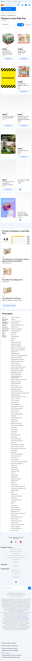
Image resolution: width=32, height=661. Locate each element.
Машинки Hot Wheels (16, 346)
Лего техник (14, 433)
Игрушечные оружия (16, 342)
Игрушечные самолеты (16, 357)
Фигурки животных (15, 398)
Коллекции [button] (4, 327)
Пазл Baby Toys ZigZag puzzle (12, 280)
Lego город (13, 427)
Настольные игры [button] (5, 331)
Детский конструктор (16, 423)
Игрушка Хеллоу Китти (16, 417)
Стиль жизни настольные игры (18, 488)
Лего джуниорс (14, 469)
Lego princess (14, 467)
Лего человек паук (15, 410)
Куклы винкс (14, 515)
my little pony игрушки (16, 328)
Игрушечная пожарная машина (18, 367)
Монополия (14, 498)
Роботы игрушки (15, 385)
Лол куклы (13, 501)
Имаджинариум (14, 475)
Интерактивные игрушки (17, 391)
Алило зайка (14, 332)
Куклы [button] (3, 333)
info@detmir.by (19, 611)
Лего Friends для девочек (17, 454)
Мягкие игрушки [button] (4, 336)
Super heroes (14, 436)
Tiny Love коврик (15, 400)
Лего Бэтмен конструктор (17, 406)
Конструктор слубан (16, 456)
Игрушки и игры (11, 13)
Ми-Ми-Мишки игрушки (17, 408)
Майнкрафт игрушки (16, 389)
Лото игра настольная (16, 499)
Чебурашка (13, 415)
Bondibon (13, 338)
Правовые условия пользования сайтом (16, 594)
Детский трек (14, 351)
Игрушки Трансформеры (17, 414)
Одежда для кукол (15, 511)
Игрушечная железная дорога (18, 349)
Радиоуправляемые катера (17, 369)
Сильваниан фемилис (16, 321)
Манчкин (13, 473)
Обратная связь (16, 559)
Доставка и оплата (16, 549)
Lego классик (14, 465)
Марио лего (14, 442)
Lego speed (13, 452)
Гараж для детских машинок (17, 359)
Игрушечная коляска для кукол (18, 513)
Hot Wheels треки (15, 353)
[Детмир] (3, 5)
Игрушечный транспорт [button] (5, 323)
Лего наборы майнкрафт (17, 425)
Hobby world (14, 477)
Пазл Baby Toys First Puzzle (11, 298)
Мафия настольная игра (16, 496)
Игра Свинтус (14, 494)
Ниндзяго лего (14, 421)
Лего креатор (14, 450)
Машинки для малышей (16, 387)
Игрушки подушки (15, 526)
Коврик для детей (15, 394)
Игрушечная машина (16, 344)
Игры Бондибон (15, 490)
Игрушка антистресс (16, 381)
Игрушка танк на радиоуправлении (19, 355)
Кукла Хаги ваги (14, 402)
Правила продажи (16, 553)
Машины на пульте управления (18, 348)
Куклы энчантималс (15, 317)
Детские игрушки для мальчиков (18, 379)
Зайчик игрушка (15, 530)
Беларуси (19, 596)
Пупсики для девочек (16, 509)
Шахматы (13, 482)
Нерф (12, 340)
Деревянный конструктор (17, 446)
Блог (16, 574)
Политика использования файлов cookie (16, 557)
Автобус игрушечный (16, 365)
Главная (3, 13)
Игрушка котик (14, 522)
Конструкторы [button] (5, 329)
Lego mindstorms (15, 459)
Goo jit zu (13, 334)
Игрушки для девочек (16, 374)
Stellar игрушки (14, 327)
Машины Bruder (15, 336)
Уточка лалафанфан (15, 404)
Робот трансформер (16, 383)
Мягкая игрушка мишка (16, 520)
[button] (8, 9)
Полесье (13, 319)
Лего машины (14, 457)
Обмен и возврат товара (16, 551)
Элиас (12, 492)
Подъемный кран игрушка (17, 361)
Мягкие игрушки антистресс (18, 524)
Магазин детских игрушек (17, 370)
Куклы (12, 503)
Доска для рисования (16, 478)
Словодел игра (14, 484)
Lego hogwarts (14, 431)
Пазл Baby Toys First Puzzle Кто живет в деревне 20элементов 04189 (15, 260)
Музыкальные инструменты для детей (20, 393)
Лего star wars (14, 429)
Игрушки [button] (4, 325)
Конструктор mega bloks (17, 463)
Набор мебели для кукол (17, 517)
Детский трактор (15, 363)
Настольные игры (15, 471)
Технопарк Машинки (16, 330)
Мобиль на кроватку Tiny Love (18, 396)
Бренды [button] (4, 317)
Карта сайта (16, 561)
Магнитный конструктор (17, 440)
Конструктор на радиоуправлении (19, 461)
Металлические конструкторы (18, 448)
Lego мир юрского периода (17, 444)
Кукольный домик (15, 507)
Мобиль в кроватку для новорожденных (16, 377)
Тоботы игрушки (15, 323)
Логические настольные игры (18, 486)
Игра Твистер (14, 480)
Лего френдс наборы (16, 438)
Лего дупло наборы (15, 435)
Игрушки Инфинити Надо (17, 325)
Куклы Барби (14, 505)
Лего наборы (14, 419)
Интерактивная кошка (16, 528)
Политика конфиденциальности (16, 555)
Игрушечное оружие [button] (5, 320)
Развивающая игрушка (16, 372)
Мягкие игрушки (15, 519)
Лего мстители (14, 412)
